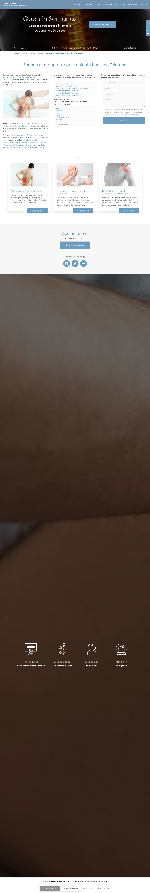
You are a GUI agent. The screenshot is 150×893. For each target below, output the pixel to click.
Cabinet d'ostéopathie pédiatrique (68, 95)
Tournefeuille (60, 122)
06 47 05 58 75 (19, 48)
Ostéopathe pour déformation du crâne (73, 192)
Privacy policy (105, 888)
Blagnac (58, 108)
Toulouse (59, 119)
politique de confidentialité (131, 114)
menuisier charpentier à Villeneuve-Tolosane (26, 135)
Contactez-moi (130, 48)
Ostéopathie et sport (128, 4)
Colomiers (59, 110)
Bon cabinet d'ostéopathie (65, 84)
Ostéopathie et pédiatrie (106, 4)
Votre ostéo (88, 4)
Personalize (90, 888)
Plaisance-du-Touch (62, 117)
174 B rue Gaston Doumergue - (76, 48)
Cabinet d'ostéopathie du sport (67, 91)
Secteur (24, 53)
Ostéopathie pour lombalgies (27, 191)
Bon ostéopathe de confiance (66, 86)
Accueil (77, 4)
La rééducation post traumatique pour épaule (116, 192)
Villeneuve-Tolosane (36, 53)
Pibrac (58, 115)
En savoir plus (37, 211)
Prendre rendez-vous (102, 24)
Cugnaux (59, 113)
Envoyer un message (75, 245)
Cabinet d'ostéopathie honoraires (67, 93)
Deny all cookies (71, 888)
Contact (143, 4)
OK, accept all (50, 888)
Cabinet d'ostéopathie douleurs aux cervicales (72, 88)
